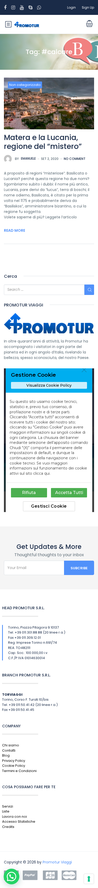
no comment (74, 158)
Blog (6, 755)
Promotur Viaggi (57, 862)
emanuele (25, 158)
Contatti (8, 750)
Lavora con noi (14, 816)
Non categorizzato (25, 84)
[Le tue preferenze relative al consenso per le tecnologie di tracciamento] (89, 879)
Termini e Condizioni (19, 770)
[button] (11, 876)
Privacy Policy (13, 760)
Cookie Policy (13, 765)
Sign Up (88, 7)
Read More (14, 230)
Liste (5, 811)
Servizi (7, 806)
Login (71, 7)
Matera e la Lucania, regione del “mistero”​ (43, 142)
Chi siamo (10, 745)
